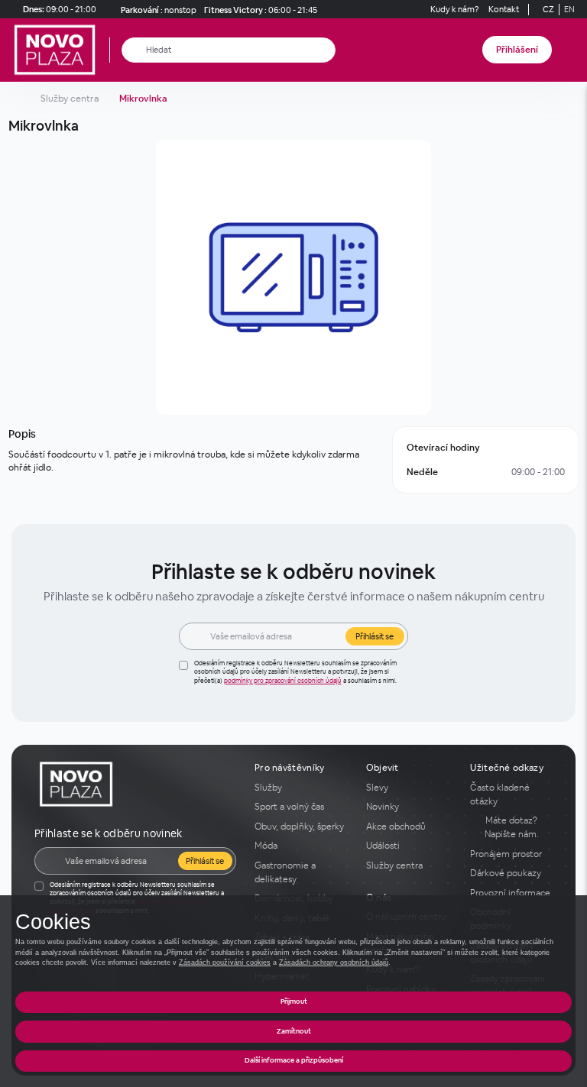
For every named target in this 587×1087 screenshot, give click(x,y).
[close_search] (327, 50)
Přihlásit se (374, 636)
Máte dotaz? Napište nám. (512, 827)
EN (569, 9)
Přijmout (294, 1001)
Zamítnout (294, 1031)
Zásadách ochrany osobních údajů (333, 962)
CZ (548, 9)
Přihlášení (517, 50)
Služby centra (70, 98)
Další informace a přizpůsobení (294, 1060)
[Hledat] (134, 50)
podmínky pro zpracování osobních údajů (283, 680)
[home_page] (58, 50)
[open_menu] (570, 50)
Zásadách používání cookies (225, 962)
